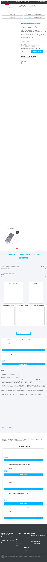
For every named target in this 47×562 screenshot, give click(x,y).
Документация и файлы (24, 254)
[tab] (11, 254)
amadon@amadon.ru (23, 7)
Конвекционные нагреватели (35, 17)
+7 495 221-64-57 (34, 535)
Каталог (25, 535)
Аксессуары (37, 254)
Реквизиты (18, 535)
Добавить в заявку (36, 51)
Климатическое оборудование (34, 14)
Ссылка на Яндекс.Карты (6, 427)
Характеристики (11, 254)
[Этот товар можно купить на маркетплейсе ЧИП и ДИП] (27, 59)
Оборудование (41, 1)
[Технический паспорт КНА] (13, 291)
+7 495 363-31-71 (41, 535)
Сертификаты (7, 5)
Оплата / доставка (23, 257)
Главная (13, 14)
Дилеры (17, 537)
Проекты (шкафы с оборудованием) (23, 1)
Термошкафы (5, 1)
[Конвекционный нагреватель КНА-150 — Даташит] (36, 294)
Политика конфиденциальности (19, 543)
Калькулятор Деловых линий (9, 383)
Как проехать (19, 539)
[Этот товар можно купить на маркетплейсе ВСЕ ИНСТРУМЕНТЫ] (23, 59)
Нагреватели (12, 17)
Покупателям (9, 7)
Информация (13, 4)
